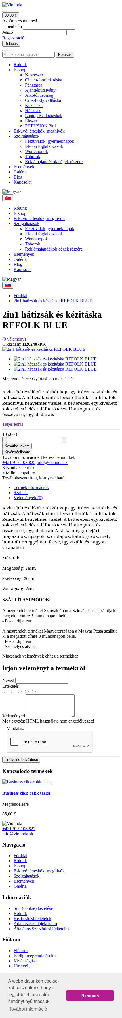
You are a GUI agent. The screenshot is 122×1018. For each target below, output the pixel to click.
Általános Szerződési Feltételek (42, 928)
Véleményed (13, 715)
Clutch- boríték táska (43, 79)
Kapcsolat (22, 182)
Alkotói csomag (39, 95)
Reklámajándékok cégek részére (54, 161)
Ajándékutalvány (40, 90)
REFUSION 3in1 (41, 125)
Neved (8, 680)
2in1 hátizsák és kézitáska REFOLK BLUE (53, 300)
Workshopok (36, 151)
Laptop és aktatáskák (43, 115)
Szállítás (21, 492)
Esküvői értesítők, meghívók (39, 131)
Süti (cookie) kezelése (33, 908)
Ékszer (31, 120)
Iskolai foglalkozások (44, 146)
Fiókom (21, 950)
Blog (18, 177)
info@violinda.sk (52, 462)
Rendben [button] (90, 995)
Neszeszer (34, 74)
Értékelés (10, 686)
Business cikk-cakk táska (26, 793)
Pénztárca (33, 85)
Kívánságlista (26, 960)
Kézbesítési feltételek (32, 918)
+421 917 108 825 (18, 462)
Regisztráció (13, 37)
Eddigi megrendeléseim (35, 955)
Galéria (20, 171)
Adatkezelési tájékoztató (35, 923)
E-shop (20, 69)
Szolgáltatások (26, 136)
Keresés (65, 55)
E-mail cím (12, 26)
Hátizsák (33, 110)
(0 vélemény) (14, 339)
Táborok (32, 156)
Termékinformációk (31, 487)
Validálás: (15, 728)
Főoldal (20, 295)
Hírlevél (21, 966)
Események (24, 166)
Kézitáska (34, 105)
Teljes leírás (12, 424)
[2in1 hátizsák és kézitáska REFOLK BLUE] (43, 349)
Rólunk (20, 64)
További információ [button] (28, 1009)
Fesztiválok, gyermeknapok (49, 141)
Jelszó (7, 32)
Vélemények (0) (28, 497)
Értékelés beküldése (21, 759)
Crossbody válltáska (43, 100)
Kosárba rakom (17, 446)
